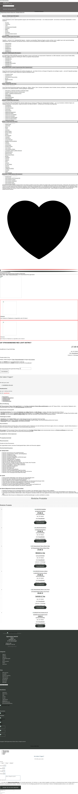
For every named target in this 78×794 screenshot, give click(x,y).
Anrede (1, 761)
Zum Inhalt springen (4, 0)
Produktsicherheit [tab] (6, 398)
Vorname (2, 765)
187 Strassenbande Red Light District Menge (9, 368)
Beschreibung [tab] (5, 396)
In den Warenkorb (4, 371)
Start (1, 274)
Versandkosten (75, 353)
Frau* (7, 763)
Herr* (3, 763)
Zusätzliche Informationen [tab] (8, 397)
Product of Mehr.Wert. (35, 746)
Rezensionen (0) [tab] (6, 400)
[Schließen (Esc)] (4, 792)
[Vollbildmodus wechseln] (1, 792)
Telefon (1, 773)
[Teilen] (2, 792)
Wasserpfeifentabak (13, 274)
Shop (4, 274)
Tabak (7, 274)
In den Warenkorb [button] (40, 522)
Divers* (11, 763)
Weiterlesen (40, 625)
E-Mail (1, 771)
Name (1, 768)
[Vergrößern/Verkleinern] (0, 792)
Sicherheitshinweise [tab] (6, 401)
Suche (1, 5)
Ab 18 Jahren (32, 359)
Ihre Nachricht (3, 779)
